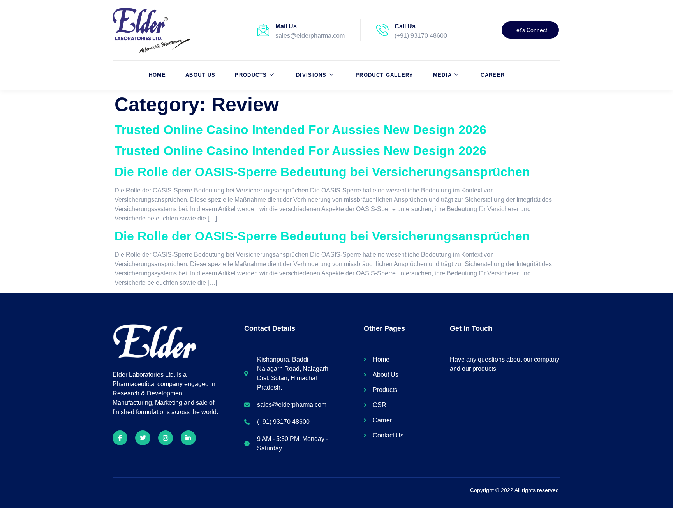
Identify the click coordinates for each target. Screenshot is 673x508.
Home (157, 75)
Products (251, 75)
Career (493, 75)
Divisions (311, 75)
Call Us (405, 26)
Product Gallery (385, 75)
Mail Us (286, 26)
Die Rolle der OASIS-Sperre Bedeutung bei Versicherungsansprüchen (322, 172)
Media (442, 75)
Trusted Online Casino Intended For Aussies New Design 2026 (300, 130)
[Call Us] (382, 30)
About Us (200, 75)
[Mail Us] (263, 30)
